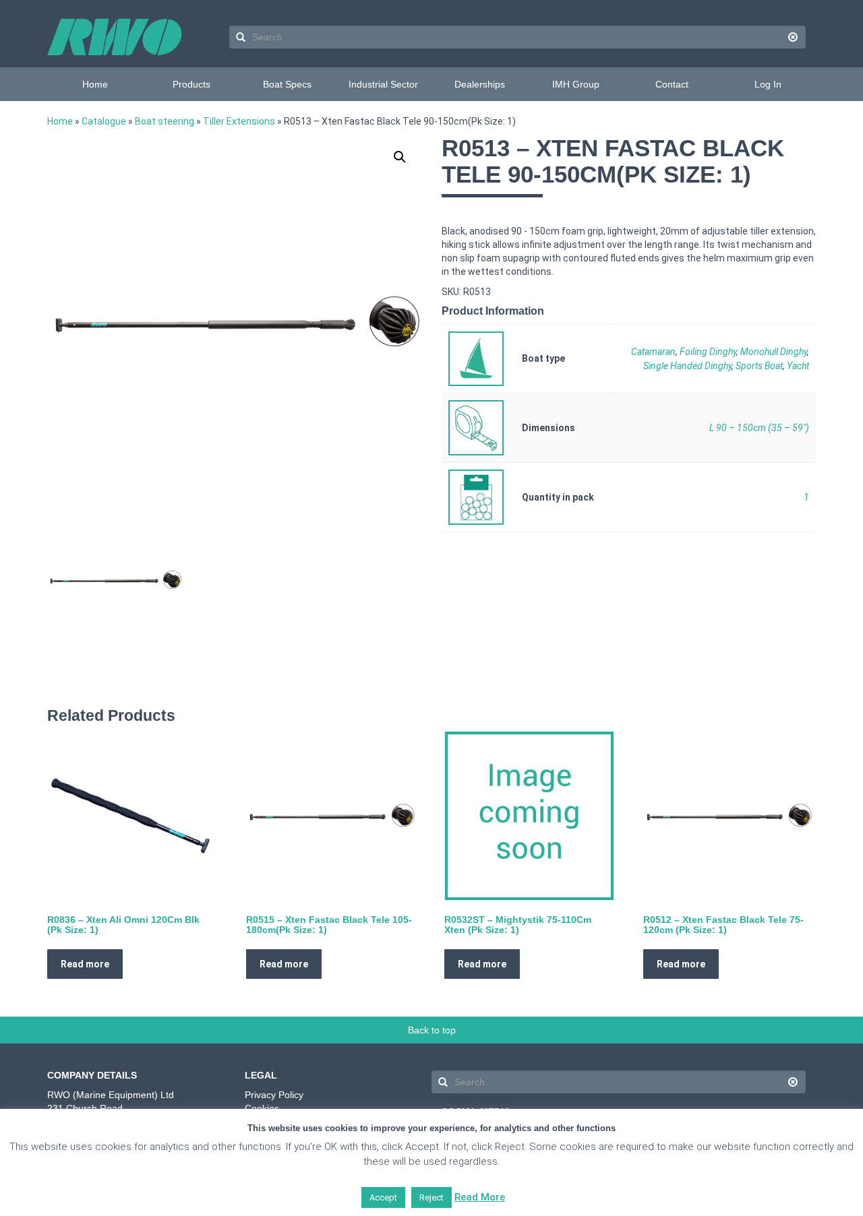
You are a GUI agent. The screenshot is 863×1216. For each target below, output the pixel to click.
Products (191, 84)
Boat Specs (287, 84)
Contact (671, 84)
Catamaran (653, 351)
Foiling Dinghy (708, 351)
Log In (767, 84)
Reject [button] (431, 1197)
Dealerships (479, 84)
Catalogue (104, 121)
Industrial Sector (383, 84)
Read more (85, 964)
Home (95, 84)
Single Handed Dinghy (687, 365)
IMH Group (575, 84)
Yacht (798, 365)
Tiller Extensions (239, 121)
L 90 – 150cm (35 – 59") (759, 427)
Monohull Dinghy (773, 351)
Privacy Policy (274, 1094)
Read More (479, 1197)
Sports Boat (759, 365)
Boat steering (164, 121)
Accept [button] (383, 1197)
